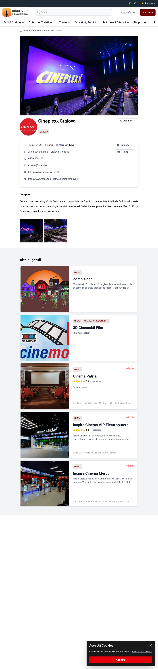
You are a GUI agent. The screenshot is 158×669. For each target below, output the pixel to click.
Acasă (26, 30)
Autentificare (128, 12)
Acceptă (121, 659)
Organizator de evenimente (96, 321)
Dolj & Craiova (13, 22)
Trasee (63, 22)
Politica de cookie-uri (142, 651)
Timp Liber (141, 22)
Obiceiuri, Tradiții (86, 22)
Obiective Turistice (40, 22)
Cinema (37, 30)
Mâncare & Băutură (115, 22)
